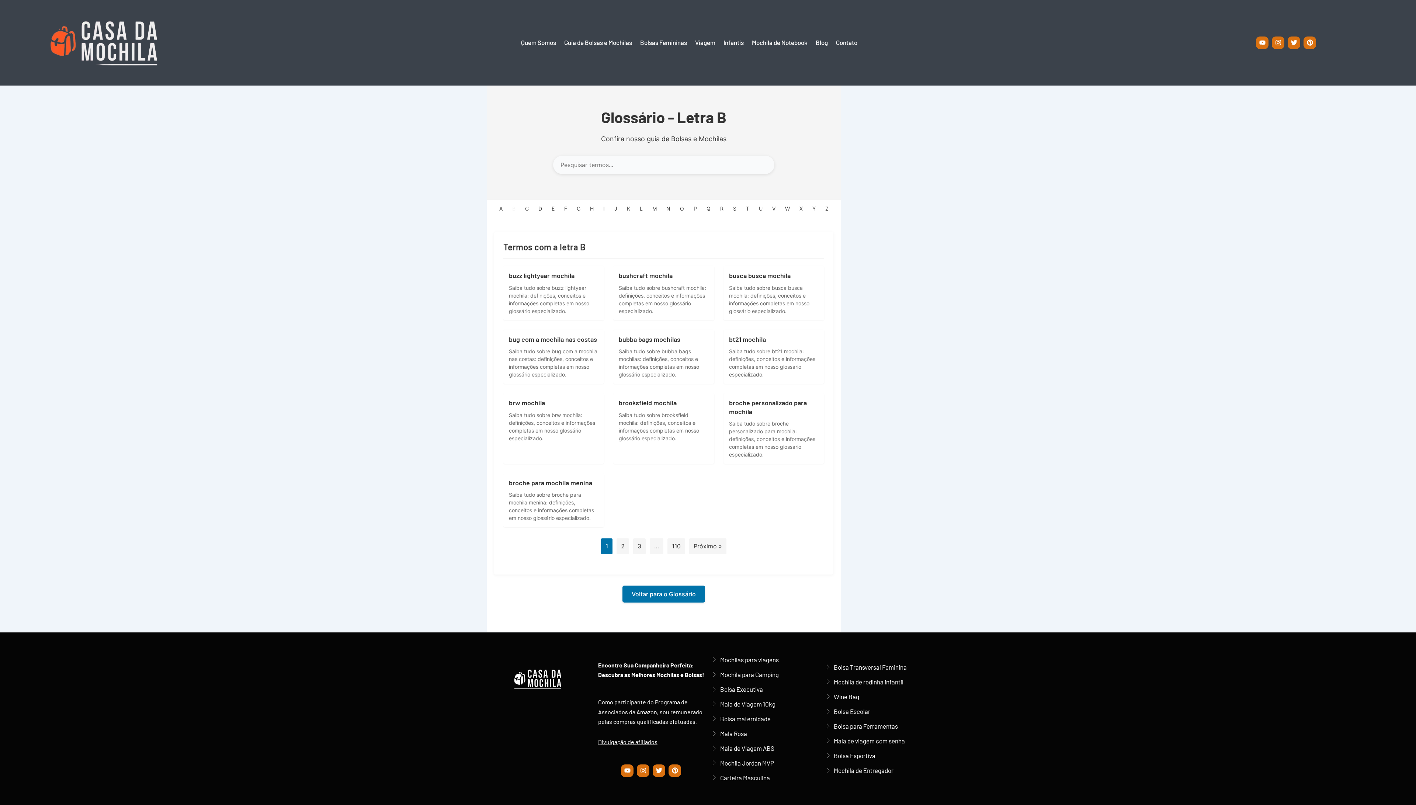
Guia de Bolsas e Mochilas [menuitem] (598, 42)
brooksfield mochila (648, 403)
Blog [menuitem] (822, 42)
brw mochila (527, 403)
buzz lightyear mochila (542, 275)
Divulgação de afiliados (627, 741)
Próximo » (708, 546)
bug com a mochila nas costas (553, 339)
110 (676, 546)
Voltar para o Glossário (664, 594)
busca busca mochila (760, 275)
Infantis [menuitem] (733, 42)
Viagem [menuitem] (705, 42)
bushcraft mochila (646, 275)
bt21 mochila (747, 339)
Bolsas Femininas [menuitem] (663, 42)
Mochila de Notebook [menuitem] (780, 42)
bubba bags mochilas (649, 339)
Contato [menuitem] (846, 42)
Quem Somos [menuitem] (538, 42)
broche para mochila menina (550, 483)
